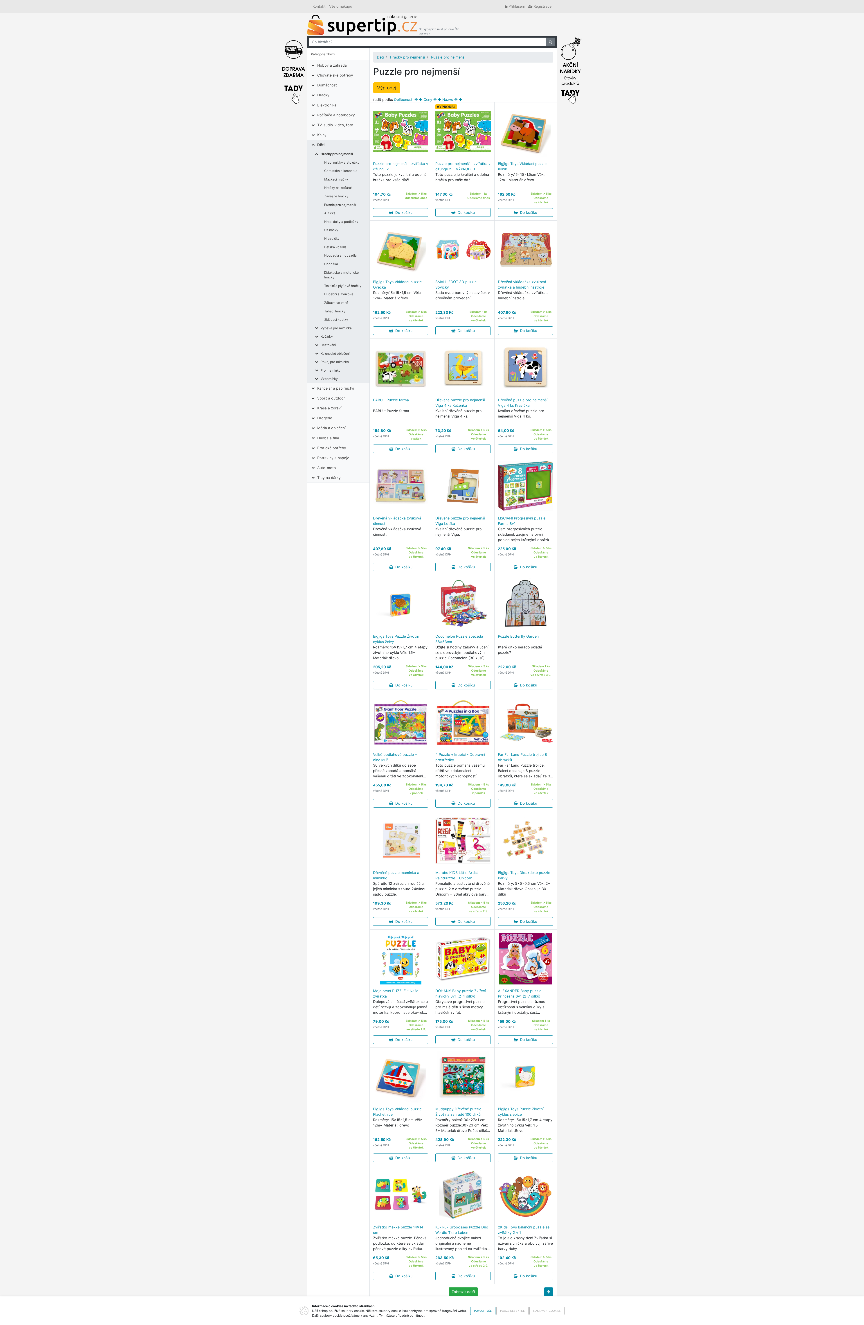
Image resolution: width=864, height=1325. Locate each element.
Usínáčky (331, 230)
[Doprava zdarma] (293, 69)
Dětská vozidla (335, 247)
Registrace (541, 6)
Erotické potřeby (331, 448)
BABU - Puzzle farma (391, 400)
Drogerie (324, 418)
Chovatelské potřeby (335, 75)
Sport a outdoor (331, 398)
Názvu (447, 99)
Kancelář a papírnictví (335, 388)
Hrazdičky (332, 238)
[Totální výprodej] (570, 69)
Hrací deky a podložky (341, 221)
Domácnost (327, 85)
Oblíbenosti (403, 99)
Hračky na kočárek (338, 188)
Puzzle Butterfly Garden (518, 636)
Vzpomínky (329, 379)
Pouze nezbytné (512, 1310)
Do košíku (402, 212)
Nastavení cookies (547, 1310)
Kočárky (327, 336)
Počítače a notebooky (336, 115)
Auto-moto (326, 467)
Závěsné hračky (336, 196)
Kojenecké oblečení (335, 353)
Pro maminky (330, 370)
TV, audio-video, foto (335, 125)
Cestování (328, 345)
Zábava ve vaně (336, 303)
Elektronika (326, 105)
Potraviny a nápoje (333, 458)
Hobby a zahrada (332, 65)
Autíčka (329, 213)
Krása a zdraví (329, 408)
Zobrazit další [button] (463, 1291)
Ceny (427, 99)
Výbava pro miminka (336, 328)
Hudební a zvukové (338, 294)
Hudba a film (328, 438)
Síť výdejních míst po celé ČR (439, 31)
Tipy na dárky (329, 477)
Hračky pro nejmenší (337, 154)
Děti (320, 144)
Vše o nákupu (340, 6)
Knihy (321, 135)
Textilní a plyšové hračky (342, 286)
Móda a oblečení (331, 428)
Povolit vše (483, 1310)
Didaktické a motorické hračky (341, 275)
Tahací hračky (334, 311)
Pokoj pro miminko (335, 362)
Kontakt (319, 6)
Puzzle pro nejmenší (340, 205)
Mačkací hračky (336, 179)
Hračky (323, 95)
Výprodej (386, 87)
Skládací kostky (336, 319)
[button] (548, 1291)
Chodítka (331, 264)
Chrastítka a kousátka (340, 171)
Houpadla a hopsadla (340, 255)
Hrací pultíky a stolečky (341, 162)
